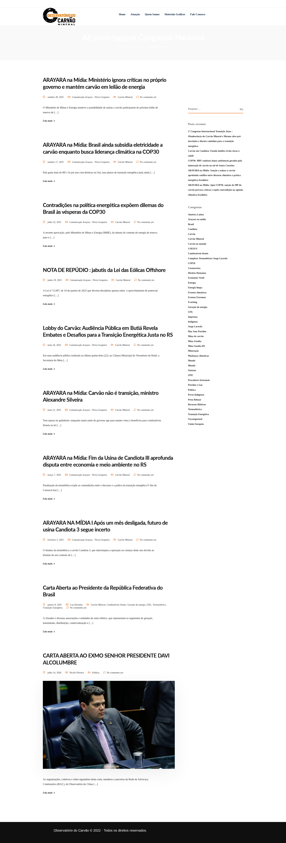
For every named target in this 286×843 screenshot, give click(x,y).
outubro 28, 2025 (56, 97)
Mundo (191, 360)
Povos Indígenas (196, 395)
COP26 (191, 263)
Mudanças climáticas (198, 356)
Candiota (192, 229)
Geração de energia (136, 605)
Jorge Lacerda (195, 326)
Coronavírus (194, 268)
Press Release (194, 399)
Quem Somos (152, 14)
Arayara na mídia (197, 219)
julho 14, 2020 (55, 672)
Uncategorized (195, 419)
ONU (190, 375)
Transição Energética (53, 607)
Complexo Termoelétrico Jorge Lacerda (207, 258)
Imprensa (192, 317)
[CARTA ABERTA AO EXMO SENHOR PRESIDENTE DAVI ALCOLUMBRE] (109, 729)
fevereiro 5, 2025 (56, 540)
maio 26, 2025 (55, 345)
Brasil (191, 224)
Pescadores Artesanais (199, 380)
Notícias (192, 370)
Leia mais (47, 121)
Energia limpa (195, 287)
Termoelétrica (159, 605)
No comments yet (148, 97)
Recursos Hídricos (197, 404)
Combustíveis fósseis (116, 605)
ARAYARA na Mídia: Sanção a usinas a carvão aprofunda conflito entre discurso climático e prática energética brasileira (214, 175)
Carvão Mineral (125, 97)
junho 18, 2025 (55, 280)
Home (122, 14)
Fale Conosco (197, 14)
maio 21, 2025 (55, 410)
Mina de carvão (196, 336)
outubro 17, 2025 (56, 162)
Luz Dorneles (76, 605)
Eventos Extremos (197, 297)
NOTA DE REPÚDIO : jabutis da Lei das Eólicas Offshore (104, 270)
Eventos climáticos (197, 292)
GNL (149, 605)
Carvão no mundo (197, 244)
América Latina (196, 214)
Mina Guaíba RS (196, 346)
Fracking (192, 302)
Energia (192, 283)
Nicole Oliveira (77, 672)
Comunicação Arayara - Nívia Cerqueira (91, 97)
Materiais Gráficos (175, 14)
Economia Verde (196, 278)
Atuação (135, 14)
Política (95, 672)
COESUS (192, 248)
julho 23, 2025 (55, 222)
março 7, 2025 (55, 475)
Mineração (193, 351)
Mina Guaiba (194, 341)
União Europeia (196, 424)
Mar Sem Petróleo (197, 331)
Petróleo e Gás (195, 385)
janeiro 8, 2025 (55, 605)
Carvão (191, 234)
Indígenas (193, 321)
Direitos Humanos (197, 273)
